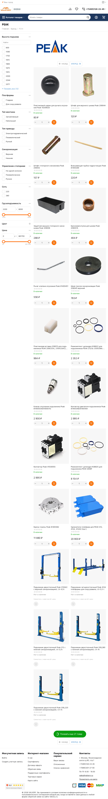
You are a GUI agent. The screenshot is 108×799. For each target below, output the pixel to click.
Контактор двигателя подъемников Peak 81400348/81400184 (88, 407)
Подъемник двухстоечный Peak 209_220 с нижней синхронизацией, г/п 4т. (51, 709)
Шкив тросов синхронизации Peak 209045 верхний (85, 287)
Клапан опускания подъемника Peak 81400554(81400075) (49, 407)
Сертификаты (33, 762)
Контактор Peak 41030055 (44, 467)
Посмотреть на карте (88, 779)
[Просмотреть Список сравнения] (70, 9)
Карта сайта (33, 780)
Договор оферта (35, 765)
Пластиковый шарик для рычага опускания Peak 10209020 (51, 106)
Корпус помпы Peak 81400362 (46, 527)
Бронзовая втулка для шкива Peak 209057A (85, 227)
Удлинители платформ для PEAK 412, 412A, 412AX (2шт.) (86, 528)
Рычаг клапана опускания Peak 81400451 (51, 286)
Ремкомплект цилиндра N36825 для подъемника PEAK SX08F (86, 468)
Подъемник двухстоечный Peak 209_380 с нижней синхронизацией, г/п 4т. (88, 648)
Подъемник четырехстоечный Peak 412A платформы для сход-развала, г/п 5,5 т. (88, 588)
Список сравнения (61, 768)
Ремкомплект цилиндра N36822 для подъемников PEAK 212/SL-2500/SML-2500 (87, 347)
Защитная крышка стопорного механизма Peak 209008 (49, 227)
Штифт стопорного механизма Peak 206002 (49, 167)
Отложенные (59, 764)
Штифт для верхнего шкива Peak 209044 (88, 105)
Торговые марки (35, 777)
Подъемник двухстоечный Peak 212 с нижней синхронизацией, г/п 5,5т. (49, 648)
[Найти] (88, 17)
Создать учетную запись (12, 762)
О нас (30, 758)
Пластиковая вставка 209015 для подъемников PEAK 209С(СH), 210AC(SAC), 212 (50, 347)
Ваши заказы (59, 760)
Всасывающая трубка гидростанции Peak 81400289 (88, 167)
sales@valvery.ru (86, 775)
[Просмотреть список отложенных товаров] (76, 9)
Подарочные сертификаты (39, 773)
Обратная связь (34, 769)
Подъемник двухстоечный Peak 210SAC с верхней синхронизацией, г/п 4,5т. (50, 588)
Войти (4, 758)
